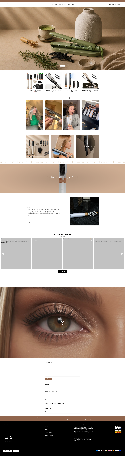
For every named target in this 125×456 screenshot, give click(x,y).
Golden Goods (7, 453)
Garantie (46, 427)
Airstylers (55, 4)
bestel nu (62, 181)
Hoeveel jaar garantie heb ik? (51, 391)
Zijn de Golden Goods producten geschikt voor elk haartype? (57, 388)
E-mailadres (65, 365)
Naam (46, 365)
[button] (62, 323)
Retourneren (47, 429)
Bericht (46, 369)
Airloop (69, 4)
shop (62, 65)
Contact (73, 4)
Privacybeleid (47, 430)
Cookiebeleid (47, 436)
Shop (51, 4)
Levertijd (46, 426)
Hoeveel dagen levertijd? (50, 411)
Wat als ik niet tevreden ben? (51, 395)
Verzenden (48, 378)
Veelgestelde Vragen (48, 432)
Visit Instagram (62, 271)
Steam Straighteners (62, 4)
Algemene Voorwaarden (49, 435)
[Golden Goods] (7, 4)
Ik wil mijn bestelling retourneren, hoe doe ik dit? (55, 403)
